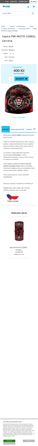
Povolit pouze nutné (9, 443)
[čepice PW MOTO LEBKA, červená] (19, 99)
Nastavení (28, 440)
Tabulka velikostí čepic (17, 129)
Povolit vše (9, 440)
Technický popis (31, 129)
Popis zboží (5, 129)
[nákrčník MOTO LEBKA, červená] (19, 231)
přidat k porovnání (19, 117)
